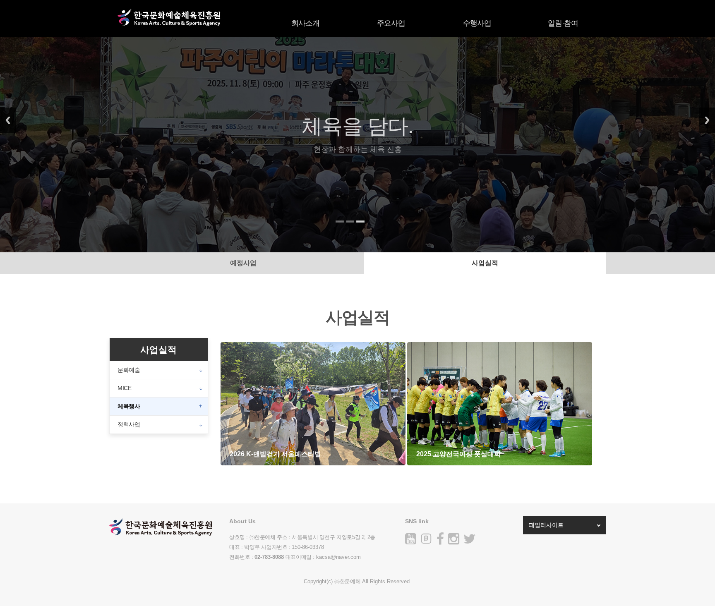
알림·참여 (563, 23)
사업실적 (485, 262)
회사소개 (305, 23)
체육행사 (129, 406)
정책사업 (129, 424)
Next (707, 120)
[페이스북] (440, 541)
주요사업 (391, 23)
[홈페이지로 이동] (169, 21)
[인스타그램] (453, 541)
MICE (125, 388)
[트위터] (469, 541)
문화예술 (129, 369)
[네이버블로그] (426, 538)
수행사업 (477, 23)
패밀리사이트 (546, 525)
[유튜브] (410, 541)
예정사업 (243, 262)
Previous (8, 120)
